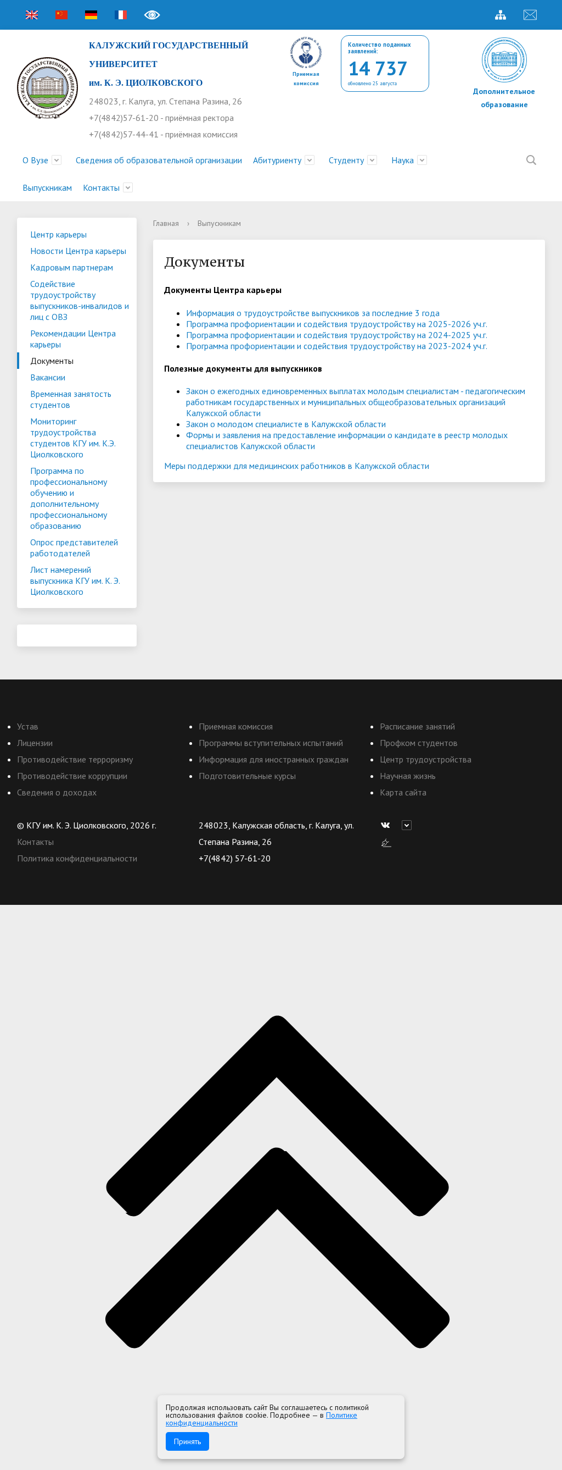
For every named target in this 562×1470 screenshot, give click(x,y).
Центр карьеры (58, 234)
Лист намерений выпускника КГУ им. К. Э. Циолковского (75, 580)
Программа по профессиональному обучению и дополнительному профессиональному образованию (68, 498)
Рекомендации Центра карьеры (73, 339)
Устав (27, 726)
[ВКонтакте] (388, 825)
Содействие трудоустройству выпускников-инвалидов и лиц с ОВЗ (79, 300)
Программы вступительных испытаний (271, 742)
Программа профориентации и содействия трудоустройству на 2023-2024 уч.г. (336, 345)
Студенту (346, 159)
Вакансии (47, 377)
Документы (52, 360)
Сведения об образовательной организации (159, 159)
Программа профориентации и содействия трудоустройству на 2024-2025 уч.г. (336, 334)
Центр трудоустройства (425, 759)
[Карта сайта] (500, 15)
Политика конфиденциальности (77, 858)
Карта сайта (403, 792)
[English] (32, 15)
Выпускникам (47, 187)
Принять (187, 1441)
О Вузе (35, 159)
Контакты (101, 187)
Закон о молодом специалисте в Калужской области (286, 423)
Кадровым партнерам (71, 267)
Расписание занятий (417, 726)
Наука (402, 159)
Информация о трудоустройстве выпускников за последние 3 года (313, 312)
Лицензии (35, 742)
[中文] (61, 15)
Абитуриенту (277, 159)
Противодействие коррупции (72, 775)
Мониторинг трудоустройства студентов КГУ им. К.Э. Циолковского (73, 438)
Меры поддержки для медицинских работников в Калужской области (296, 465)
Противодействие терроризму (75, 759)
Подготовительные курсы (247, 775)
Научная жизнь (408, 775)
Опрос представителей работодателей (74, 548)
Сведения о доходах (57, 792)
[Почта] (530, 15)
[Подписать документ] (386, 841)
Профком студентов (419, 742)
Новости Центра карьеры (78, 250)
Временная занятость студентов (70, 399)
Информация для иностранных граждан (274, 759)
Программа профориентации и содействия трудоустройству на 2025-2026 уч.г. (336, 323)
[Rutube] (409, 825)
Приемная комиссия (236, 726)
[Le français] (121, 15)
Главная (166, 223)
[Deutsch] (91, 15)
